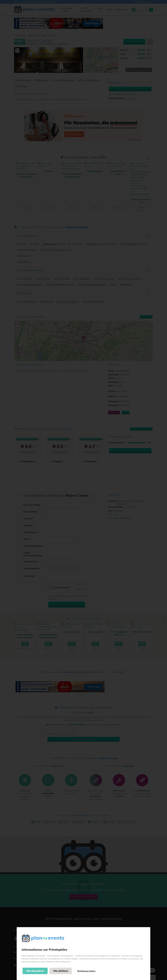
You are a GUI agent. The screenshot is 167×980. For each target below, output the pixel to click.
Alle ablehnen (60, 971)
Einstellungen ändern (86, 971)
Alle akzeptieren (35, 971)
